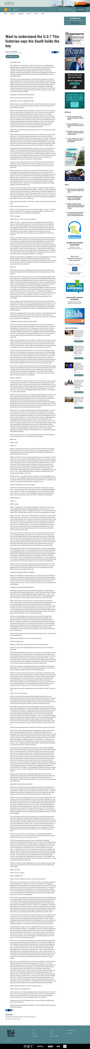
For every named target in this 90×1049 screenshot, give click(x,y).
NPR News (68, 112)
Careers (51, 1033)
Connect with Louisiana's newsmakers (74, 298)
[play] (6, 9)
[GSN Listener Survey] (74, 81)
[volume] (10, 9)
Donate (82, 3)
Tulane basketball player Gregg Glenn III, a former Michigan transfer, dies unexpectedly (74, 198)
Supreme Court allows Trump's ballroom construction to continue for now (75, 118)
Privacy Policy (35, 1036)
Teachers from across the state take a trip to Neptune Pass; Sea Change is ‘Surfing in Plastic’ (79, 400)
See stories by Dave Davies (12, 1019)
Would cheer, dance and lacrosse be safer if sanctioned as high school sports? (75, 190)
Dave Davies (14, 51)
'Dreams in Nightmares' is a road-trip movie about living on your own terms (75, 125)
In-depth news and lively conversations (74, 244)
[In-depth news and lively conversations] (74, 230)
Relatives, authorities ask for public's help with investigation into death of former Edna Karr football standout (75, 206)
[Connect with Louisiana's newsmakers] (74, 287)
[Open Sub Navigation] (7, 13)
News (5, 13)
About (43, 13)
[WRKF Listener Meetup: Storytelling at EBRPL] (74, 38)
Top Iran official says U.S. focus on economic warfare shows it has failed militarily (75, 140)
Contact (36, 13)
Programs (21, 13)
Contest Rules (70, 1033)
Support (28, 13)
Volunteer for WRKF (54, 1036)
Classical (12, 13)
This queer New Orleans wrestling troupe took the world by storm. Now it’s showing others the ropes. (75, 214)
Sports (67, 184)
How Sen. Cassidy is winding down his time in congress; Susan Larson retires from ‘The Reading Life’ (79, 333)
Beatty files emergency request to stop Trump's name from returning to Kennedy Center (75, 133)
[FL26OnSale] (74, 59)
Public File (52, 1030)
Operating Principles (71, 1030)
